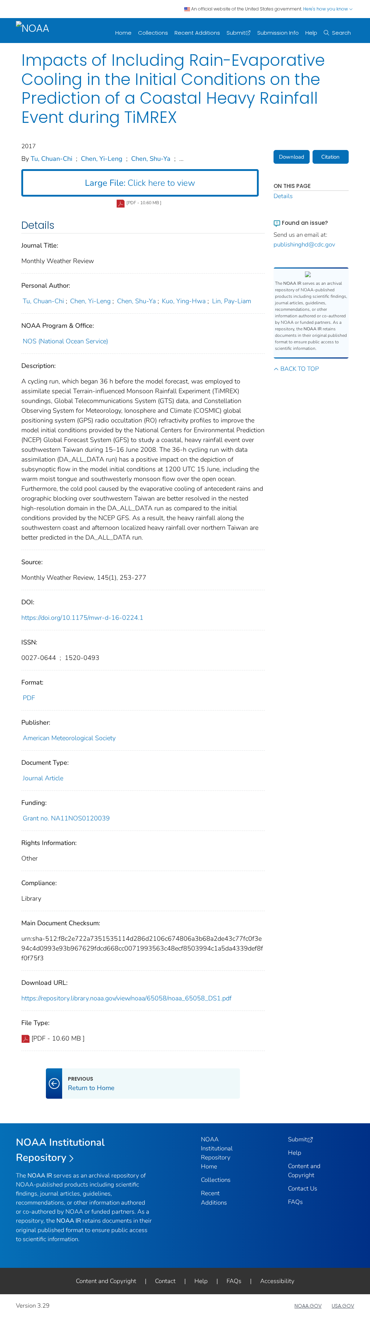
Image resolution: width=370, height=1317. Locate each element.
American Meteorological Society (69, 738)
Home (123, 33)
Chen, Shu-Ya (151, 158)
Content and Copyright (106, 1281)
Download (291, 156)
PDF (29, 698)
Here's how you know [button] (326, 9)
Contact (165, 1281)
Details (283, 196)
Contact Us (302, 1188)
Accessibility (277, 1281)
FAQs (295, 1202)
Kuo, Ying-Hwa (184, 301)
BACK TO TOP (299, 369)
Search (341, 33)
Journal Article (43, 778)
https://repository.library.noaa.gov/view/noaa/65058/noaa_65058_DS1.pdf (126, 998)
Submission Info (278, 33)
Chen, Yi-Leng (101, 158)
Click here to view (140, 183)
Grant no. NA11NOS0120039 (66, 818)
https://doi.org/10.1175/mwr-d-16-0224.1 (82, 617)
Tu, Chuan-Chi (51, 158)
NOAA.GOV (308, 1305)
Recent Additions (197, 33)
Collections (153, 33)
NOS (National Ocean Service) (65, 341)
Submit (236, 33)
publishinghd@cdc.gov (304, 244)
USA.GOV (343, 1305)
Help (311, 33)
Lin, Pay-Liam (231, 301)
